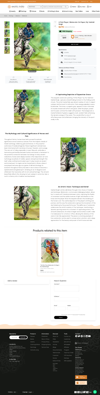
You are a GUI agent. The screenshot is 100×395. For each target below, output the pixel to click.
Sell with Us (67, 341)
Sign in (77, 1)
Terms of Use (75, 314)
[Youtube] (89, 336)
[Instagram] (84, 336)
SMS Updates (68, 360)
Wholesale (67, 344)
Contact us (84, 1)
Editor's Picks (56, 360)
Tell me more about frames (80, 38)
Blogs (54, 347)
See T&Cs (16, 82)
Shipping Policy (46, 344)
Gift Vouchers (68, 355)
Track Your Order (68, 352)
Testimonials (56, 352)
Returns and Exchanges (71, 73)
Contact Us (67, 336)
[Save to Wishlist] (55, 22)
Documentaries (57, 350)
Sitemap (66, 358)
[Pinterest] (82, 336)
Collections (17, 15)
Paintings (11, 15)
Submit (61, 317)
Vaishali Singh (72, 55)
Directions (77, 355)
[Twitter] (79, 336)
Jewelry (32, 341)
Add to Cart (75, 44)
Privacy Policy (82, 314)
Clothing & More (35, 344)
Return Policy (45, 339)
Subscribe (22, 337)
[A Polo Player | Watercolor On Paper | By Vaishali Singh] (7, 25)
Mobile (69, 305)
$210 (64, 38)
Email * (55, 305)
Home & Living (34, 350)
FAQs (54, 339)
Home (5, 15)
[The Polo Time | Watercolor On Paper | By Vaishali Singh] (50, 263)
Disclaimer (45, 336)
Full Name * (57, 296)
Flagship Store (78, 349)
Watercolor (24, 15)
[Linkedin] (87, 336)
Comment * (57, 284)
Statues (32, 336)
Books (32, 339)
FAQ (91, 1)
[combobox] (53, 6)
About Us (55, 336)
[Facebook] (76, 336)
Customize (67, 339)
